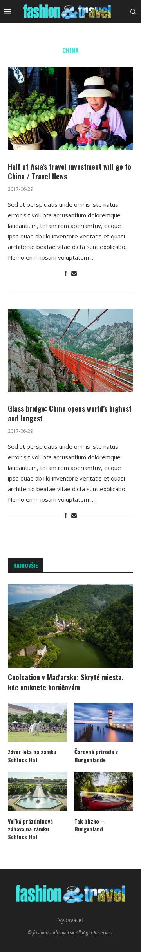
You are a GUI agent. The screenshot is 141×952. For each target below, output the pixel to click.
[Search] (133, 11)
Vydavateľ (70, 920)
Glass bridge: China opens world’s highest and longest (70, 413)
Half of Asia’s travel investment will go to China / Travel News (69, 171)
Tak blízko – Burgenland (89, 825)
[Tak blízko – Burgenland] (103, 791)
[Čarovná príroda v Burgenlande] (103, 722)
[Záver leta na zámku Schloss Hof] (37, 722)
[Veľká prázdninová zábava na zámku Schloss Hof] (37, 791)
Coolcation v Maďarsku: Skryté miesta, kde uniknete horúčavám (66, 682)
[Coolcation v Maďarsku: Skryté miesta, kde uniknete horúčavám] (70, 626)
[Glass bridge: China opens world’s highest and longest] (70, 350)
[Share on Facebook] (65, 273)
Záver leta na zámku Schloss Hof (32, 755)
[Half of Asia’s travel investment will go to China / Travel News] (70, 108)
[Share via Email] (74, 273)
